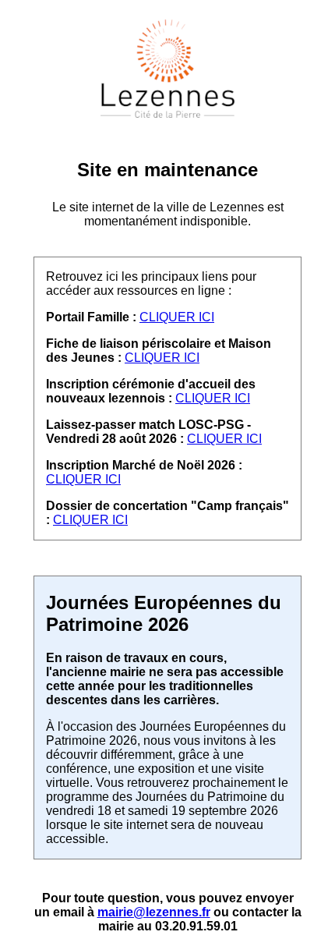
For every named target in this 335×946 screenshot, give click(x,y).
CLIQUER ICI (176, 317)
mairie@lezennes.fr (153, 912)
